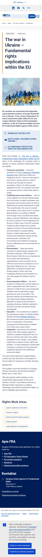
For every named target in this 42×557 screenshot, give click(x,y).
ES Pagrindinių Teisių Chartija (16, 457)
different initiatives (27, 317)
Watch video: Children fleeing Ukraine (22, 140)
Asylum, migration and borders (16, 408)
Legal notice (16, 513)
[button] (13, 8)
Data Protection (33, 513)
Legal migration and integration (17, 426)
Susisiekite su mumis (10, 491)
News (9, 23)
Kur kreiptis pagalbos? (13, 460)
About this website (6, 513)
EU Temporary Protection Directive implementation (20, 148)
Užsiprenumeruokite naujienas (16, 465)
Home (4, 23)
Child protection (11, 422)
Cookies (24, 513)
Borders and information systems (17, 417)
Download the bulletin (19, 133)
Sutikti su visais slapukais (20, 545)
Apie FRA (8, 454)
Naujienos (8, 463)
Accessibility (5, 516)
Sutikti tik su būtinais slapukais (22, 552)
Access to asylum (12, 412)
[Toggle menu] (38, 16)
